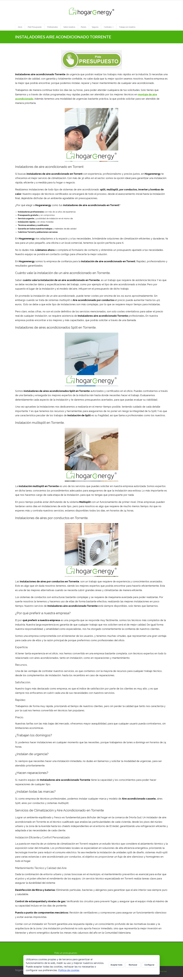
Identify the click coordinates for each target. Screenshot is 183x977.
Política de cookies (68, 970)
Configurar (149, 965)
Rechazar (133, 965)
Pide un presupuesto (65, 953)
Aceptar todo (116, 965)
